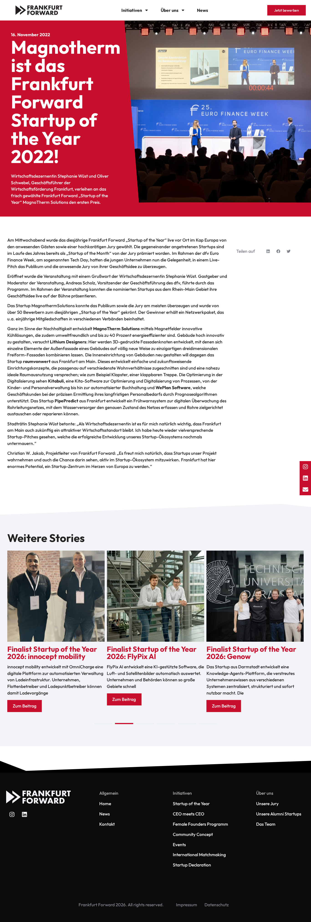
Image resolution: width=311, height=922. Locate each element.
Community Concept (193, 834)
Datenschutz (216, 904)
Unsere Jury (267, 803)
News (202, 10)
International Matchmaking (199, 854)
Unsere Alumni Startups (278, 814)
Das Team (265, 824)
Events (179, 844)
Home (105, 803)
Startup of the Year (191, 803)
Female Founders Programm (200, 824)
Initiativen (131, 10)
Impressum (186, 904)
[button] (268, 251)
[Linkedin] (24, 814)
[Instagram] (12, 814)
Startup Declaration (192, 865)
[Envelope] (305, 489)
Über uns (169, 10)
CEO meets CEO (188, 814)
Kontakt (107, 824)
